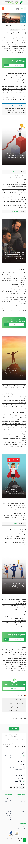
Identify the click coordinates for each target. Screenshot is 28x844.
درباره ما (23, 826)
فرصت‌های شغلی (21, 828)
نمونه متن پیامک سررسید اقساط (18, 699)
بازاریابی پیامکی (8, 813)
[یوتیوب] (17, 787)
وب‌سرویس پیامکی (21, 811)
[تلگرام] (20, 787)
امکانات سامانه (22, 799)
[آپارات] (14, 787)
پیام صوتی (10, 797)
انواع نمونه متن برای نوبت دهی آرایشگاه (17, 711)
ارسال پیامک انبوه (8, 799)
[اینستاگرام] (23, 787)
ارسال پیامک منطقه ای (7, 805)
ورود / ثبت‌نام (22, 801)
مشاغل (10, 817)
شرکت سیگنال (10, 841)
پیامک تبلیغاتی (16, 172)
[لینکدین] (11, 787)
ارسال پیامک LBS (8, 803)
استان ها (10, 820)
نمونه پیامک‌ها (15, 211)
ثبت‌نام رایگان (14, 688)
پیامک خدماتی (16, 523)
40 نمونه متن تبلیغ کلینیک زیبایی (18, 707)
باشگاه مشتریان (8, 801)
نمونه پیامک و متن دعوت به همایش (17, 703)
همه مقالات (9, 811)
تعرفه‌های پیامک (21, 797)
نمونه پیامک (13, 29)
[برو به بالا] (24, 840)
